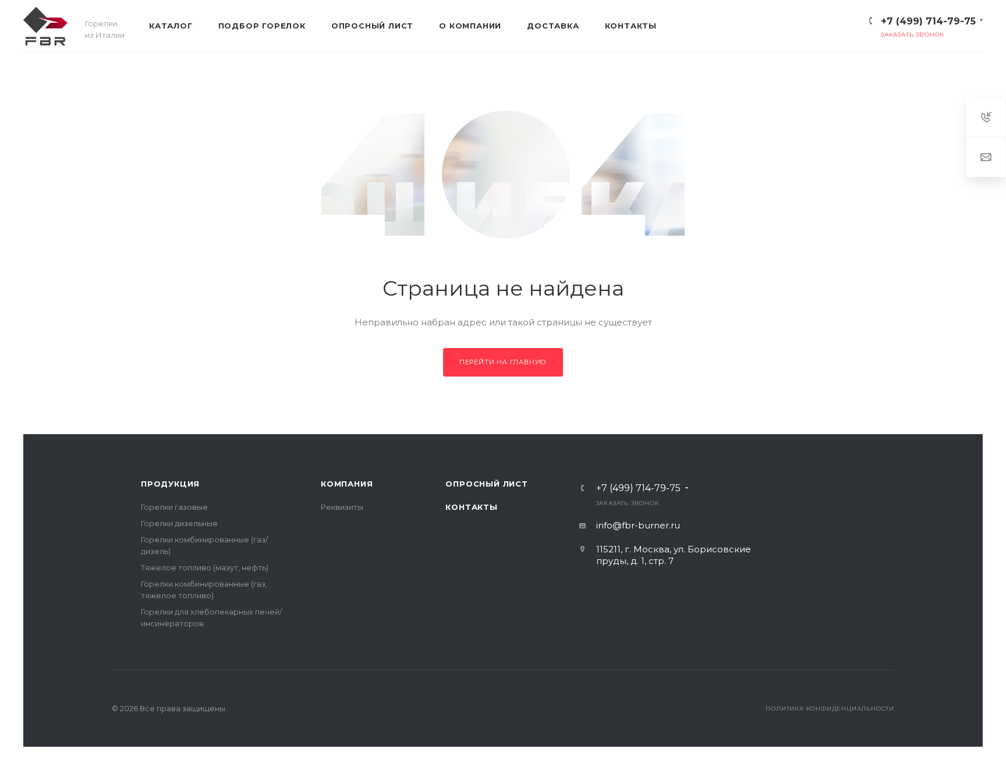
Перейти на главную (503, 362)
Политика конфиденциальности (830, 708)
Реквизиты (342, 507)
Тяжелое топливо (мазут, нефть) (204, 567)
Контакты (471, 507)
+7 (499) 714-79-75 (928, 21)
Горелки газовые (174, 507)
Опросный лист (486, 483)
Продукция (170, 483)
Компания (347, 483)
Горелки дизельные (179, 523)
